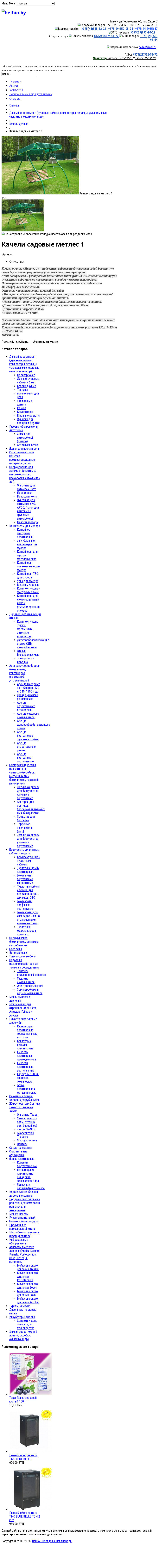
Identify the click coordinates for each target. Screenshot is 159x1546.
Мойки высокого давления (19, 998)
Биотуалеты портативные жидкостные (25, 879)
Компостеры (25, 412)
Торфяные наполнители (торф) (25, 827)
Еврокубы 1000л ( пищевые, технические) (28, 1077)
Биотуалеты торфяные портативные (25, 904)
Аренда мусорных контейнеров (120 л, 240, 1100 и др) (28, 687)
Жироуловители (27, 1140)
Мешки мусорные (28, 585)
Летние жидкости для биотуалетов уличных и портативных (28, 792)
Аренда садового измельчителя (28, 715)
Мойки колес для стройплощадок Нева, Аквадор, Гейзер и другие (23, 1009)
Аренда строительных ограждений (26, 706)
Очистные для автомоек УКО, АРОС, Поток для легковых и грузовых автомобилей (28, 509)
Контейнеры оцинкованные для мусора (28, 566)
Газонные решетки (28, 415)
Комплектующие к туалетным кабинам (28, 860)
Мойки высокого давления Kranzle (28, 1267)
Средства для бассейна (26, 818)
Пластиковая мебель (22, 956)
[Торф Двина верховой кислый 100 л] (30, 1394)
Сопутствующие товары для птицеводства (27, 1324)
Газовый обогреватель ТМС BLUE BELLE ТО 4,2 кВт (24, 1516)
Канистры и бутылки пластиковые (25, 1044)
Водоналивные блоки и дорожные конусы (23, 1193)
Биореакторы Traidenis (25, 1135)
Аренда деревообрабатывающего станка (33, 724)
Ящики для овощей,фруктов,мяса (31, 1186)
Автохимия (16, 430)
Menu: (13, 3)
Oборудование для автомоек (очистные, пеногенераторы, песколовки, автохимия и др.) (24, 474)
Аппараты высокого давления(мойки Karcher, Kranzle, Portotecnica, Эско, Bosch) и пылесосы (24, 1254)
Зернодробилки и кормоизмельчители (29, 991)
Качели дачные (18, 124)
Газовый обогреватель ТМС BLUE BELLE (23, 1457)
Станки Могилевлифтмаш (28, 653)
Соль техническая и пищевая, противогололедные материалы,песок (22, 457)
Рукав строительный (22, 1217)
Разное (21, 408)
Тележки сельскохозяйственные (32, 973)
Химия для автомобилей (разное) (25, 437)
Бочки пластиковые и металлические (26, 1088)
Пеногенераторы (27, 522)
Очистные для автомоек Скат (26, 487)
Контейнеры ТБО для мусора (27, 575)
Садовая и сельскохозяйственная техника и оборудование (24, 963)
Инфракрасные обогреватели (18, 1241)
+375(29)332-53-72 (106, 36)
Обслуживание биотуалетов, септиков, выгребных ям (24, 941)
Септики (22, 1144)
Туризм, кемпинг (19, 1306)
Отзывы (14, 98)
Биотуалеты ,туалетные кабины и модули (24, 851)
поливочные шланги (24, 402)
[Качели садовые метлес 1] (40, 193)
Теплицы (22, 390)
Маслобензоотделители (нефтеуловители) (24, 1234)
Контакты (16, 90)
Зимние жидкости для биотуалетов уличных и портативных (28, 840)
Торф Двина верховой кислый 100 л (23, 1399)
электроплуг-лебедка (25, 660)
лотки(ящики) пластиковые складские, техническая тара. (28, 1175)
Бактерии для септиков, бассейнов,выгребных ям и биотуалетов (31, 807)
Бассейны (15, 949)
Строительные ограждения (18, 1153)
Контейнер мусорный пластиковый (25, 533)
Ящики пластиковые (21, 1159)
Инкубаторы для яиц (22, 1317)
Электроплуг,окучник (30, 986)
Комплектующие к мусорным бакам (28, 590)
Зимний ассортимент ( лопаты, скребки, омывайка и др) (23, 1335)
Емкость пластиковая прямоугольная (26, 1055)
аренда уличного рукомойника (27, 697)
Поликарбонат (26, 375)
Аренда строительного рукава (26, 746)
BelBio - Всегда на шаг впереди (52, 1541)
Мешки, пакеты (18, 1214)
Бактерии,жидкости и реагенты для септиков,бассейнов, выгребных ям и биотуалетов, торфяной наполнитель (24, 774)
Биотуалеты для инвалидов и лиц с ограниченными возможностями (28, 917)
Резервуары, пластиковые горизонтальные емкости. (27, 1031)
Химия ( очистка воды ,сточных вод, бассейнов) (27, 1121)
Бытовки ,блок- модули (23, 1221)
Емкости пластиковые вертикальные (26, 1066)
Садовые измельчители (26, 980)
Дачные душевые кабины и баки (28, 380)
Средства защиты (20, 1148)
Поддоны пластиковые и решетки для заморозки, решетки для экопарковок (24, 1204)
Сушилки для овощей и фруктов (28, 421)
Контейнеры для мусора (24, 526)
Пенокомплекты (27, 496)
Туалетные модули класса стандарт (26, 930)
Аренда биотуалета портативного (25, 757)
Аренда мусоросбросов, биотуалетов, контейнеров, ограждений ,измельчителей (24, 673)
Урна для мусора (27, 581)
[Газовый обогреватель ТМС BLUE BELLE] (30, 1451)
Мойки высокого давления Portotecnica (27, 1276)
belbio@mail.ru (147, 47)
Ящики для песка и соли (24, 448)
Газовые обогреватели (23, 426)
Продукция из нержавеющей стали (22, 1227)
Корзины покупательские (27, 1164)
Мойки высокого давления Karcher (28, 1300)
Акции (13, 85)
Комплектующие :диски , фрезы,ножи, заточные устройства (27, 629)
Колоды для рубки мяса (24, 1100)
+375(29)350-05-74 (120, 29)
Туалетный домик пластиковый (28, 870)
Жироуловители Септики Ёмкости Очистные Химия (24, 1107)
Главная (15, 81)
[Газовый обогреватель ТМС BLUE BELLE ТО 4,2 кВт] (30, 1509)
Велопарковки (18, 953)
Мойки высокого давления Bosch (27, 1285)
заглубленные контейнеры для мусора (27, 544)
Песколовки (24, 493)
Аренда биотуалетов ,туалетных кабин (28, 735)
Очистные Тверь (27, 1114)
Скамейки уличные (21, 1096)
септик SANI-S (26, 1129)
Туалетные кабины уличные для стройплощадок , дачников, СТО (28, 892)
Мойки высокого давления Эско (27, 1293)
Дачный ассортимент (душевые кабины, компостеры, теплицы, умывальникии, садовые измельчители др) (24, 364)
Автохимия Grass (27, 445)
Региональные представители (30, 94)
